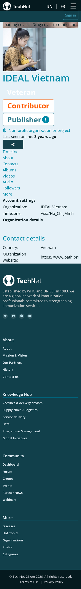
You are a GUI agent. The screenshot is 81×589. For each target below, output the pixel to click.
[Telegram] (21, 316)
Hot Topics (11, 533)
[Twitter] (5, 316)
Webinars (9, 500)
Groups (8, 478)
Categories (10, 554)
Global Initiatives (15, 438)
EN (50, 6)
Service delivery (14, 417)
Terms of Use (29, 582)
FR (63, 6)
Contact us (11, 377)
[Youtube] (29, 316)
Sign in (70, 15)
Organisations (13, 540)
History (8, 369)
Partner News (13, 493)
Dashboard (11, 464)
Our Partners (12, 362)
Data (6, 424)
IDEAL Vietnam (36, 77)
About (7, 348)
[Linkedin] (13, 316)
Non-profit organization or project (38, 130)
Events (7, 486)
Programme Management (21, 431)
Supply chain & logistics (20, 410)
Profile (7, 547)
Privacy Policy (53, 582)
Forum (7, 472)
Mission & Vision (15, 355)
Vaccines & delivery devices (23, 403)
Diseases (9, 526)
